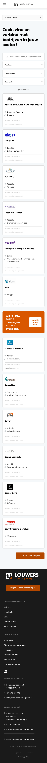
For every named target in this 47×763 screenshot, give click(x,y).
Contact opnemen (12, 664)
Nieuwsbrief (9, 659)
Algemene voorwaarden (23, 753)
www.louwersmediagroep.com (20, 739)
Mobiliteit (8, 612)
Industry (7, 607)
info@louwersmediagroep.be (19, 729)
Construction (10, 621)
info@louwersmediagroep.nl (19, 698)
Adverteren (9, 640)
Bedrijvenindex (11, 655)
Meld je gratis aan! (35, 322)
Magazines (8, 650)
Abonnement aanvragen (15, 645)
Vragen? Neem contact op (21, 588)
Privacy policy (23, 757)
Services (7, 617)
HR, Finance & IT (11, 626)
